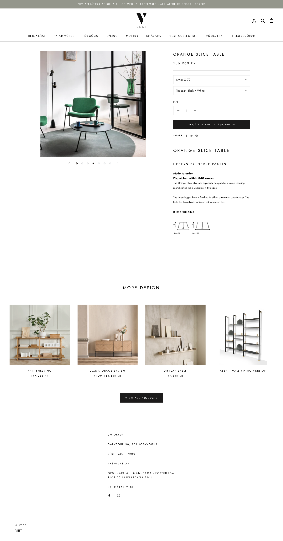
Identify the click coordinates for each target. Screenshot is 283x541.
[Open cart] (271, 20)
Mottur (132, 36)
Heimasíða (36, 36)
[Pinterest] (196, 136)
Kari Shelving (40, 371)
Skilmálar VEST (121, 487)
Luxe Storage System (107, 371)
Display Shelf (175, 371)
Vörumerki (215, 36)
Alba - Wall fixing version (243, 371)
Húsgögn (91, 36)
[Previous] (69, 163)
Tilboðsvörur (243, 36)
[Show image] (77, 163)
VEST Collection (183, 36)
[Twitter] (191, 136)
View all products (141, 398)
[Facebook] (186, 136)
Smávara (153, 36)
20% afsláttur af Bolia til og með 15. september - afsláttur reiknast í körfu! (141, 4)
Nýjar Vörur (64, 36)
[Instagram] (118, 495)
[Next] (117, 163)
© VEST (20, 525)
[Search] (263, 20)
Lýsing (112, 36)
